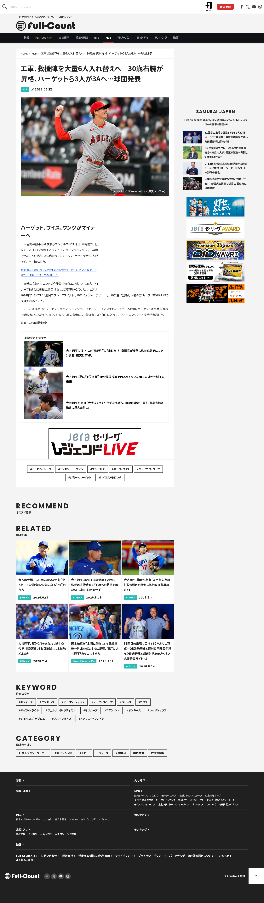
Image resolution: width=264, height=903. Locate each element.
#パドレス (125, 702)
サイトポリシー (124, 856)
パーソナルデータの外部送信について (191, 856)
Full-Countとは (25, 856)
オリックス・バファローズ (204, 804)
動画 (176, 37)
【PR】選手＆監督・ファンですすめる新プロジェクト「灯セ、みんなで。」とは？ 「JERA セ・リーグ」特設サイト (58, 272)
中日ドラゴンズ (168, 800)
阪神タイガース (168, 795)
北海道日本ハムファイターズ (221, 800)
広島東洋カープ (213, 795)
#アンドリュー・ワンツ (70, 469)
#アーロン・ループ (40, 469)
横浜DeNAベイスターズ (190, 795)
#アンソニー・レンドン (91, 719)
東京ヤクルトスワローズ (146, 800)
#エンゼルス (97, 469)
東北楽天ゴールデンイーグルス (173, 804)
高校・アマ (142, 37)
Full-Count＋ (43, 37)
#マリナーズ (90, 710)
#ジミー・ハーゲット (79, 477)
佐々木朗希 (157, 753)
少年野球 (71, 834)
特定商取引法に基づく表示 (94, 856)
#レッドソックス (157, 710)
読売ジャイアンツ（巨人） (146, 795)
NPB (97, 37)
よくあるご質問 (24, 860)
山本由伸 (138, 753)
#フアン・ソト (112, 710)
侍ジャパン (124, 37)
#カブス (143, 702)
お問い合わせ (49, 856)
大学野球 (32, 834)
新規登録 (225, 7)
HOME (24, 53)
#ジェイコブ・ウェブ (148, 469)
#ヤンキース (134, 710)
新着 (26, 37)
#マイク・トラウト (29, 710)
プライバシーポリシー (151, 856)
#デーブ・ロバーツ (102, 702)
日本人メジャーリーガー (33, 753)
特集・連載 (82, 37)
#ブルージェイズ (62, 719)
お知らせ (224, 856)
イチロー (84, 753)
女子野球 (59, 834)
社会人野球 (46, 834)
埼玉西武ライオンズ (228, 804)
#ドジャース (26, 702)
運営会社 (67, 856)
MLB (108, 37)
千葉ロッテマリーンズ (144, 804)
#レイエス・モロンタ (110, 477)
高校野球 (20, 834)
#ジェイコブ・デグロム (32, 719)
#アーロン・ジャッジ (73, 702)
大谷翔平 (64, 37)
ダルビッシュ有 (63, 753)
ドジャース (102, 753)
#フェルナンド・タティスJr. (61, 710)
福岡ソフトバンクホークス (191, 800)
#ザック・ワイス (121, 469)
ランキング (161, 37)
